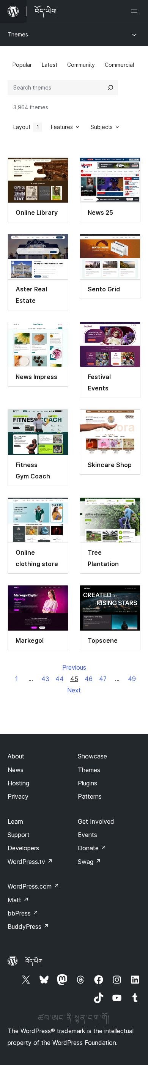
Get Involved (96, 821)
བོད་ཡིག (34, 961)
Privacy (18, 796)
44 (59, 679)
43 (45, 679)
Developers (23, 848)
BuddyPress (28, 926)
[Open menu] (136, 11)
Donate (92, 848)
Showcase (92, 756)
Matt (18, 900)
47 (103, 679)
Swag (89, 861)
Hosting (18, 783)
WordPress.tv (30, 861)
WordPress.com (33, 886)
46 (89, 679)
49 (132, 679)
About (16, 756)
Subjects (102, 127)
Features (62, 127)
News (16, 770)
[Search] (110, 87)
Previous (74, 667)
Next (74, 690)
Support (19, 834)
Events (87, 834)
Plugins (87, 783)
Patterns (90, 796)
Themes (18, 34)
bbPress (23, 913)
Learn (15, 821)
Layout (26, 127)
